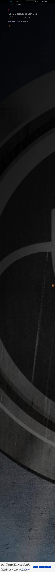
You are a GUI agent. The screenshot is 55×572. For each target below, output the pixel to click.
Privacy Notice (28, 569)
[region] (27, 567)
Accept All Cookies (48, 566)
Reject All (41, 566)
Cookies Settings (35, 566)
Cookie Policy (23, 569)
